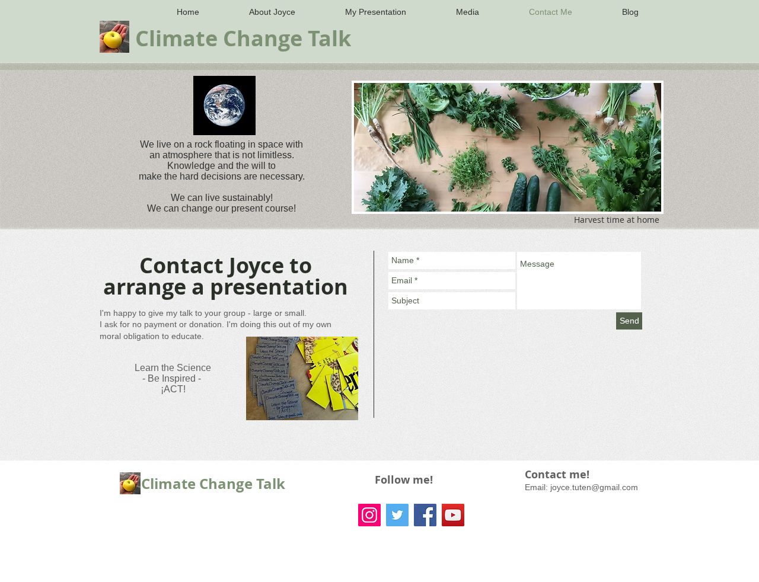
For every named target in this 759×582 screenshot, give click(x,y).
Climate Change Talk (213, 484)
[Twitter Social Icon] (397, 515)
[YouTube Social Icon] (453, 515)
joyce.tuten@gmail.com (594, 487)
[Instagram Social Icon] (369, 515)
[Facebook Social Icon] (425, 515)
